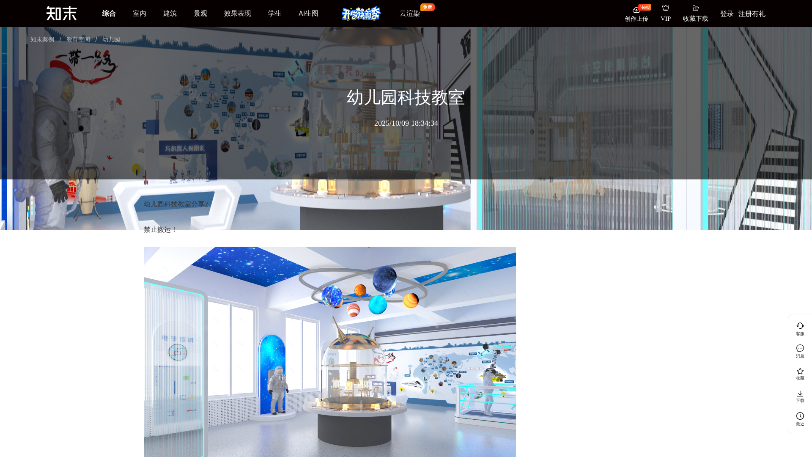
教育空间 (78, 39)
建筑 (170, 13)
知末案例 (42, 39)
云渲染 (410, 13)
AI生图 (308, 13)
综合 (109, 13)
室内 (139, 13)
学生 (275, 13)
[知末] (62, 13)
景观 (200, 13)
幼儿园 (111, 39)
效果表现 (237, 13)
